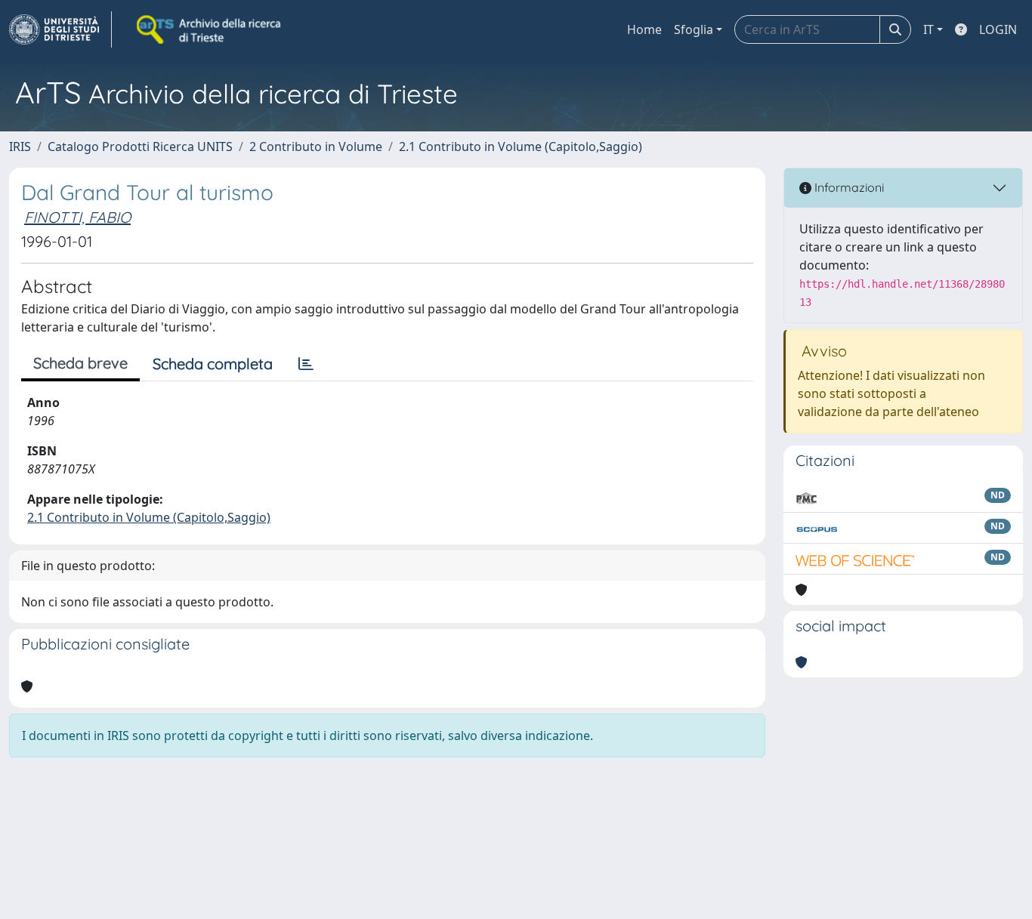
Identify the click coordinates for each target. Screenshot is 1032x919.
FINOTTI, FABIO (77, 217)
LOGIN (998, 29)
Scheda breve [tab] (80, 362)
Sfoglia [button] (693, 29)
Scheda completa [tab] (213, 363)
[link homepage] (60, 29)
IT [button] (928, 29)
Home (644, 29)
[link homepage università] (210, 29)
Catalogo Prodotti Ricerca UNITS (140, 146)
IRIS (20, 146)
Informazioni (847, 187)
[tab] (306, 364)
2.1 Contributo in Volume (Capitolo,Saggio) (520, 146)
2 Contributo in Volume (315, 146)
